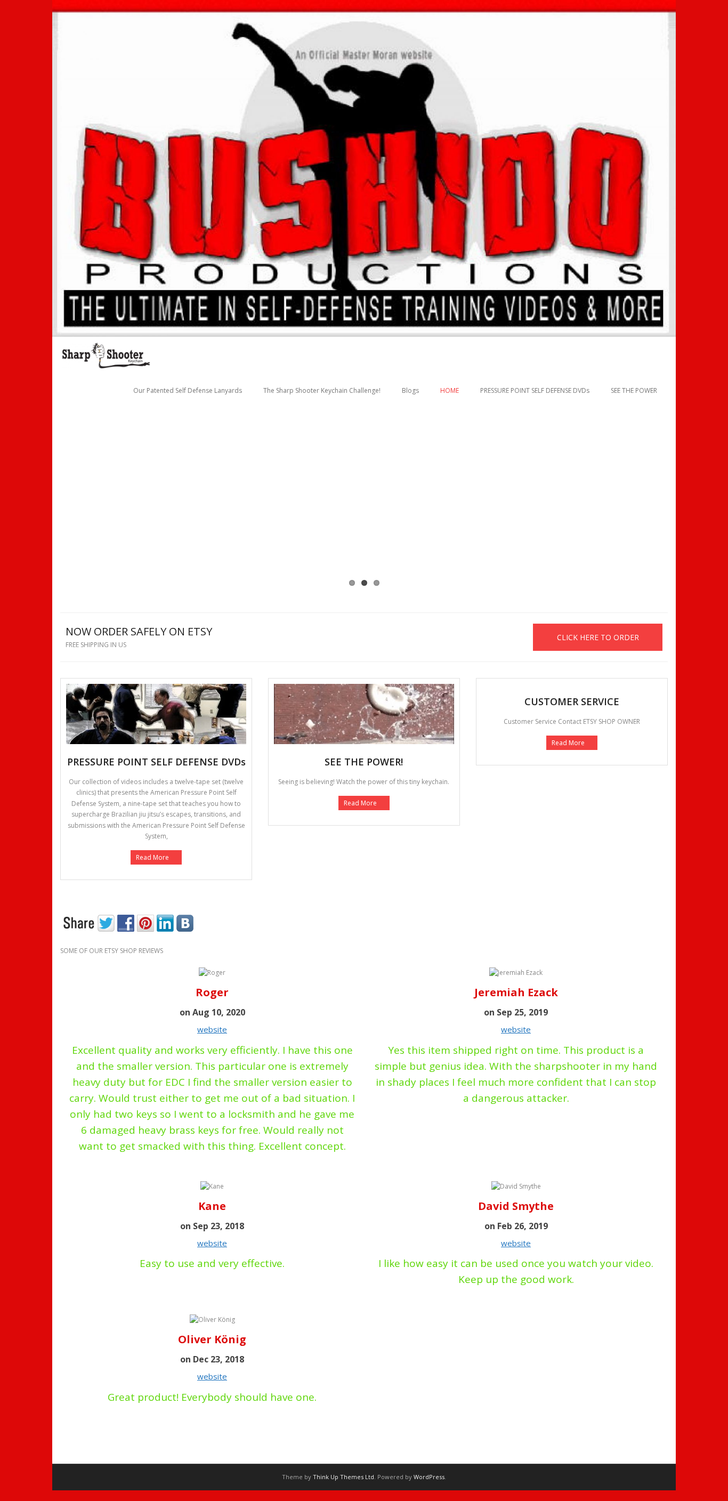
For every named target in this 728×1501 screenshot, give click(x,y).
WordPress (429, 1477)
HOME (449, 390)
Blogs (410, 390)
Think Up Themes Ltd (343, 1477)
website (212, 1029)
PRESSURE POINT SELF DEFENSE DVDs (534, 390)
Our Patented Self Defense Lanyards (187, 390)
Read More (152, 857)
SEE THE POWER (634, 390)
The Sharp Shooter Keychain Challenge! (322, 390)
